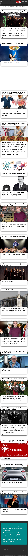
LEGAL (14, 550)
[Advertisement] (14, 79)
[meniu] (25, 1)
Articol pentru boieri (7, 458)
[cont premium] (14, 166)
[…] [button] (2, 37)
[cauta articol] (23, 1)
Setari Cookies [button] (14, 546)
